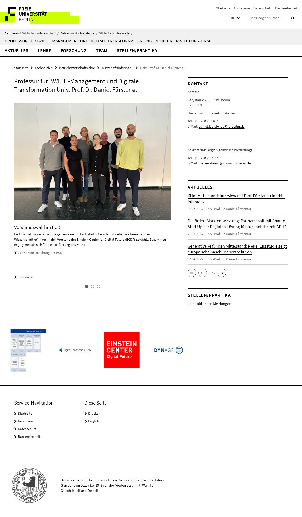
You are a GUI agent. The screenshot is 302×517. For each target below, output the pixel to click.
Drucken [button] (94, 413)
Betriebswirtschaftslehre (78, 33)
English (93, 421)
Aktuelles (16, 50)
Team (101, 50)
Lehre (44, 50)
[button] (235, 18)
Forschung (74, 50)
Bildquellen (25, 277)
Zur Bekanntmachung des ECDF (41, 252)
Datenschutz (262, 8)
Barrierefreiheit (286, 8)
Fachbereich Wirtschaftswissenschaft (32, 33)
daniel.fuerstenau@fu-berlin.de (221, 126)
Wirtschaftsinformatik (115, 33)
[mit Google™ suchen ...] (292, 18)
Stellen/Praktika (137, 50)
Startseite (223, 8)
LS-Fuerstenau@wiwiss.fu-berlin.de (225, 163)
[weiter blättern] (173, 196)
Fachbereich (44, 68)
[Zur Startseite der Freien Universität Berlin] (39, 14)
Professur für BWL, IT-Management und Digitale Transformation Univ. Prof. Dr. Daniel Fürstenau (108, 41)
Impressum (242, 8)
